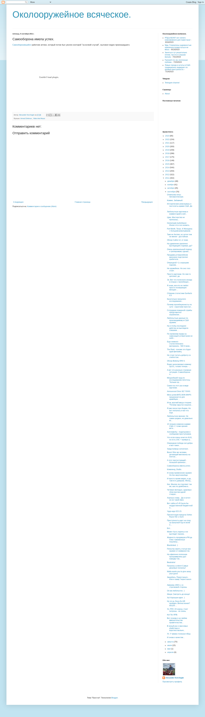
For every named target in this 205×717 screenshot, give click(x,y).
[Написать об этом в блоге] (50, 114)
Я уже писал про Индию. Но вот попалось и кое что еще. (179, 410)
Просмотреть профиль (172, 682)
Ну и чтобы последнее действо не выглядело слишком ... (177, 328)
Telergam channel (172, 83)
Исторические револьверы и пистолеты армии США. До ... (179, 206)
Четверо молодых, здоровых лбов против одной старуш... (179, 492)
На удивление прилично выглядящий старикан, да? (179, 245)
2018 (167, 153)
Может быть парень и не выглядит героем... (177, 533)
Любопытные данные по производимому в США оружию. (178, 320)
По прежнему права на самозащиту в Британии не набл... (180, 336)
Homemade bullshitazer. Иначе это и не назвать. (178, 224)
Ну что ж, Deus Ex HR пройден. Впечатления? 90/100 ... (178, 603)
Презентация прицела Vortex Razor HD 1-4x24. (179, 516)
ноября (170, 185)
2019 (167, 150)
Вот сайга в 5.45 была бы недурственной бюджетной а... (180, 505)
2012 (167, 175)
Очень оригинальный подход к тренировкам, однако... (179, 250)
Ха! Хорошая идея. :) (176, 598)
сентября (171, 192)
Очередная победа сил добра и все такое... (180, 444)
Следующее (18, 202)
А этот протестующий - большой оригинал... (177, 461)
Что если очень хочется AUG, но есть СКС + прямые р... (179, 438)
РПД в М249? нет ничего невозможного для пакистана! (177, 39)
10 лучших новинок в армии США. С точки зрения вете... (178, 426)
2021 (167, 143)
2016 (167, 160)
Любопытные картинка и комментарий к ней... (177, 213)
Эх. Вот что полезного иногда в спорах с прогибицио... (179, 281)
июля (169, 645)
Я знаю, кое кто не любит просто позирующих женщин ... (177, 287)
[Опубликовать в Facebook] (56, 114)
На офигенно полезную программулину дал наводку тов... (177, 556)
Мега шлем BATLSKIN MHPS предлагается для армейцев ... (179, 397)
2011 (167, 178)
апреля (170, 652)
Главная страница (82, 202)
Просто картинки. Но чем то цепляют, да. (179, 275)
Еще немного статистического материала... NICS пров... (179, 344)
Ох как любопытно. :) (176, 591)
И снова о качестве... (176, 637)
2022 (167, 139)
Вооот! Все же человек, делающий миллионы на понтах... (178, 454)
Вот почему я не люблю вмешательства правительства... (177, 620)
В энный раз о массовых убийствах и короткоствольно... (177, 628)
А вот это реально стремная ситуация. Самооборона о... (179, 372)
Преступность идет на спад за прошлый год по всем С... (179, 522)
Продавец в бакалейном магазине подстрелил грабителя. (177, 257)
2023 (167, 136)
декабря (171, 181)
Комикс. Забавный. (175, 200)
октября (171, 188)
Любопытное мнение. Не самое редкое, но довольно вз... (180, 418)
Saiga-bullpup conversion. (177, 449)
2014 (167, 167)
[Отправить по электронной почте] (47, 114)
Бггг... (169, 528)
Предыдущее (147, 202)
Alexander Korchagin (175, 678)
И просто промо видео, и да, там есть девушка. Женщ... (179, 480)
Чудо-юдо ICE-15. (174, 511)
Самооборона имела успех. (179, 466)
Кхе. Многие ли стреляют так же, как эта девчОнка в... (179, 485)
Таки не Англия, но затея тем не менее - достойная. (179, 235)
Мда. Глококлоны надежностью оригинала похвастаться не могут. (178, 47)
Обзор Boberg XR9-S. (176, 361)
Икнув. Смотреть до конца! (178, 594)
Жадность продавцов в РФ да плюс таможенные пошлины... (179, 539)
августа (170, 642)
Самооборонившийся (21, 45)
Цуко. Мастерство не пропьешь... (176, 218)
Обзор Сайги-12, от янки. (177, 240)
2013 (167, 171)
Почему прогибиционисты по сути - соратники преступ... (179, 306)
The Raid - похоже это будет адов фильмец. (179, 350)
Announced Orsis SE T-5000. (179, 391)
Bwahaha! (171, 562)
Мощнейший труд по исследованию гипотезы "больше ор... (178, 380)
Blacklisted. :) (172, 545)
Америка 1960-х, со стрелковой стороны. (177, 586)
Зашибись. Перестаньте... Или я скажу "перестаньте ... (179, 579)
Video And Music (39, 118)
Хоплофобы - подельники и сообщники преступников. (179, 433)
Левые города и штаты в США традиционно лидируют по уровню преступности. (177, 67)
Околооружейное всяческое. (71, 14)
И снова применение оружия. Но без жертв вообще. (179, 474)
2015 (167, 164)
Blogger (114, 698)
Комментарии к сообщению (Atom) (41, 206)
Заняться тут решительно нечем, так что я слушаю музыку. (176, 54)
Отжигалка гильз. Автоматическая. (175, 196)
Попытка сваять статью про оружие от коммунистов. (179, 550)
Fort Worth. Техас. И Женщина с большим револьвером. (179, 230)
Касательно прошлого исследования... (176, 300)
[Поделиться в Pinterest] (58, 114)
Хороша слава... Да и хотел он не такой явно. (178, 499)
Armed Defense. (26, 118)
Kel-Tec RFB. (172, 615)
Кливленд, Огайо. (174, 469)
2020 (167, 146)
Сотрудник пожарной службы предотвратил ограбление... (179, 312)
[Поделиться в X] (53, 114)
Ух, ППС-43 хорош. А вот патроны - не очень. (177, 610)
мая (169, 649)
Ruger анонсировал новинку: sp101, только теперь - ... (179, 365)
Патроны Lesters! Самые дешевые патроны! (177, 567)
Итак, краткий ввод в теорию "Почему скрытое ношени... (179, 404)
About (167, 94)
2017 (167, 157)
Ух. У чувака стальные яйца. (179, 634)
